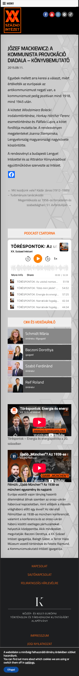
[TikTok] (70, 14)
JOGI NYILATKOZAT (39, 643)
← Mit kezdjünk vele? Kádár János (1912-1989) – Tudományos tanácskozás (38, 193)
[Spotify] (64, 14)
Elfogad (11, 669)
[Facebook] (45, 14)
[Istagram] (58, 14)
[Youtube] (52, 14)
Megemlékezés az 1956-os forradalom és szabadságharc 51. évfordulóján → (44, 202)
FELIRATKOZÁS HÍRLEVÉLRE (39, 583)
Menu (10, 3)
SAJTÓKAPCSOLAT (40, 574)
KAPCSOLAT (39, 566)
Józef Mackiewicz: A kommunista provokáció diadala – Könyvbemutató (39, 54)
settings (30, 662)
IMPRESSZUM (39, 635)
